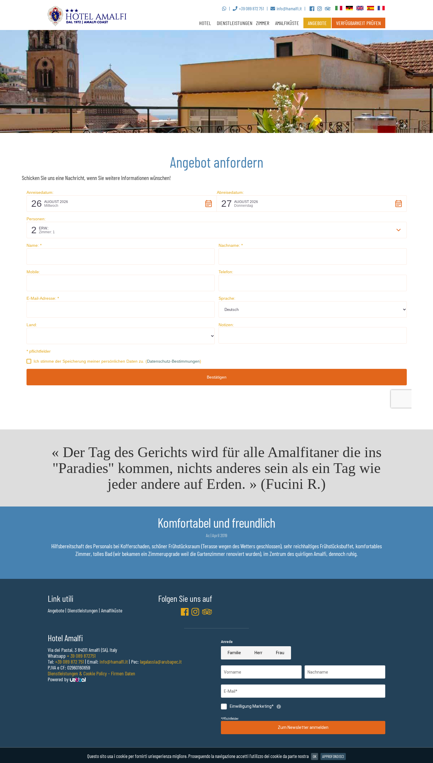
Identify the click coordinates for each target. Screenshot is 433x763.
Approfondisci (333, 756)
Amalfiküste (287, 23)
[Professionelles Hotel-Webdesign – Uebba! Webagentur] (78, 679)
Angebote (317, 23)
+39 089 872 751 (69, 661)
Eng (360, 8)
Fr (381, 8)
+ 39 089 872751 (81, 655)
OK (314, 756)
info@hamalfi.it (114, 661)
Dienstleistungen (234, 23)
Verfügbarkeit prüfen (358, 23)
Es (371, 8)
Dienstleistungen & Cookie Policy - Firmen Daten (91, 673)
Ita (339, 8)
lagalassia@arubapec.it (161, 661)
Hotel (205, 23)
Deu (349, 8)
